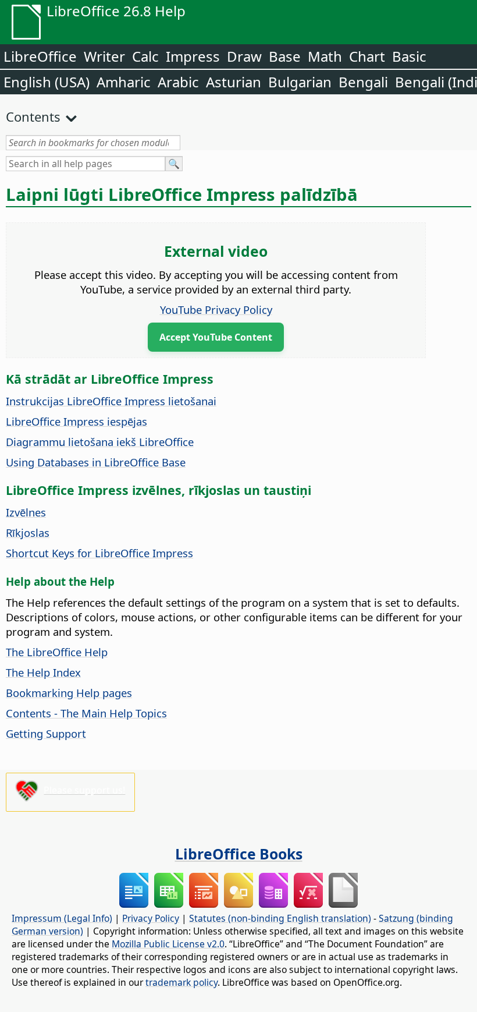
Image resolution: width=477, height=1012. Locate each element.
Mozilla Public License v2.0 (168, 943)
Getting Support (46, 733)
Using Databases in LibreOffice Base (96, 462)
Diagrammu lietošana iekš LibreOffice (100, 441)
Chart (367, 56)
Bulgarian (300, 81)
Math (325, 56)
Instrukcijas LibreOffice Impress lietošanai (111, 401)
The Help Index (43, 672)
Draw (244, 56)
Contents (33, 116)
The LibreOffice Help (57, 652)
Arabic (178, 81)
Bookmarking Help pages (69, 692)
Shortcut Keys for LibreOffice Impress (99, 553)
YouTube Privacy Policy (216, 309)
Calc (145, 56)
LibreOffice (40, 56)
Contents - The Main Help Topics (86, 713)
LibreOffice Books (238, 854)
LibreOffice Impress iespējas (76, 421)
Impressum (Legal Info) (62, 918)
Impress (193, 56)
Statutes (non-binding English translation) (280, 918)
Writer (104, 56)
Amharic (124, 81)
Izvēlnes (26, 512)
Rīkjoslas (27, 532)
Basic (409, 56)
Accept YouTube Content (215, 337)
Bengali (363, 81)
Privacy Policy (150, 918)
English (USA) (46, 81)
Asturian (233, 81)
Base (285, 56)
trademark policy (181, 982)
